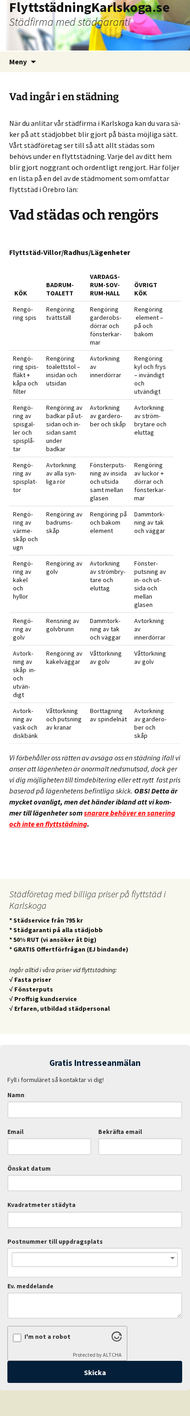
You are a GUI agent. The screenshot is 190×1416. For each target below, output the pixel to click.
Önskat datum (29, 1168)
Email (15, 1132)
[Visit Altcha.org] (117, 1338)
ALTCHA (112, 1354)
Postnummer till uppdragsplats (55, 1242)
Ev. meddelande (30, 1286)
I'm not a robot (47, 1337)
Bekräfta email (120, 1132)
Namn (15, 1095)
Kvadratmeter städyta (41, 1205)
